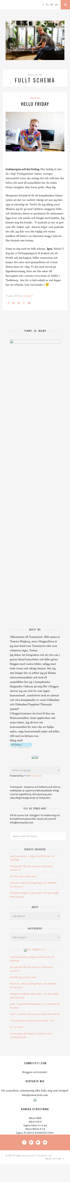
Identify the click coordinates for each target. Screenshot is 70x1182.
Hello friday (35, 103)
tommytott (27, 296)
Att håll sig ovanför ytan (23, 876)
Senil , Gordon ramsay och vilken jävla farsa (35, 1014)
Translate (36, 775)
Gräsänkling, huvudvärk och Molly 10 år (32, 1020)
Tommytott (39, 949)
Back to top (54, 1158)
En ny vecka (16, 1027)
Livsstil (35, 97)
